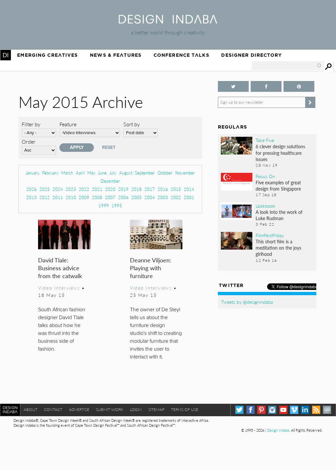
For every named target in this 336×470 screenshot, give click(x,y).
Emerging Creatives (47, 55)
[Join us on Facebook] (266, 86)
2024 (57, 189)
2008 (97, 197)
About (30, 409)
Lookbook (265, 205)
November (185, 173)
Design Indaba (278, 430)
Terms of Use (184, 409)
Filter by (31, 124)
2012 (44, 197)
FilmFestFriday (270, 235)
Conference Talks (181, 55)
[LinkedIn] (305, 410)
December (110, 181)
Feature (67, 124)
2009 (84, 197)
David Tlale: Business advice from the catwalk (60, 268)
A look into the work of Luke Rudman (279, 215)
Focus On (265, 176)
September (145, 173)
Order (28, 141)
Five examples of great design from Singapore (278, 185)
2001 (189, 197)
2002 (176, 197)
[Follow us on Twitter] (233, 86)
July (112, 173)
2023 (71, 189)
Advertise (79, 409)
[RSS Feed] (316, 410)
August (125, 173)
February (50, 173)
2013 (31, 197)
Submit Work (109, 409)
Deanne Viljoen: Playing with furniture (150, 268)
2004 (149, 197)
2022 (84, 189)
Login (136, 409)
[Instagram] (272, 410)
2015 (176, 189)
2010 (71, 197)
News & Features (115, 55)
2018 (136, 189)
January (33, 173)
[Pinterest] (261, 410)
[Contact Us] (327, 410)
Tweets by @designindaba (247, 301)
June (102, 173)
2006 (123, 197)
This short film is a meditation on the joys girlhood (278, 247)
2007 (110, 197)
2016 (163, 189)
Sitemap (156, 409)
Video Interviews (59, 287)
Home (5, 55)
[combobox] (287, 65)
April (80, 173)
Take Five (265, 140)
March (67, 173)
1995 (117, 205)
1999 (103, 205)
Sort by (131, 124)
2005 (136, 197)
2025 (44, 189)
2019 (123, 189)
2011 (57, 197)
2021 (97, 189)
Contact (53, 409)
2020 (110, 189)
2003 (163, 197)
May (91, 173)
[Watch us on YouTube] (283, 410)
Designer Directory (251, 55)
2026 (31, 189)
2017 (149, 189)
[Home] (168, 21)
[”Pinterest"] (299, 86)
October (165, 173)
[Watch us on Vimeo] (294, 410)
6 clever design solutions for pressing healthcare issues (280, 152)
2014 (189, 189)
